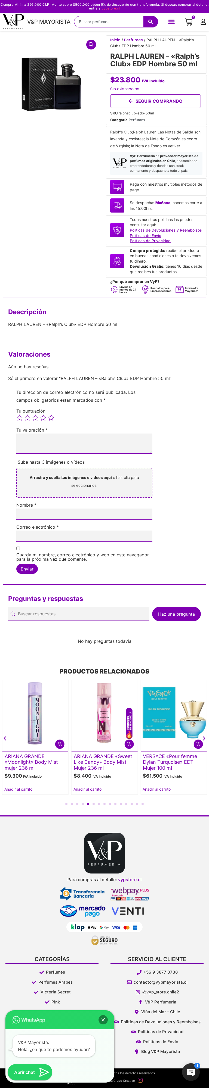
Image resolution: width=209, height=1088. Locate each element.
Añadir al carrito (18, 789)
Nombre (26, 505)
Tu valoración (32, 430)
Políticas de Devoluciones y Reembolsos (166, 230)
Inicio (115, 40)
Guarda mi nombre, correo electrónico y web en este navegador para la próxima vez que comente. (82, 557)
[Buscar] (150, 21)
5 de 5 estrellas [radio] (51, 417)
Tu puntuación (30, 411)
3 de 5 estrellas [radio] (35, 417)
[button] (171, 21)
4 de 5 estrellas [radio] (43, 417)
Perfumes (133, 40)
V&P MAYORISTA (48, 21)
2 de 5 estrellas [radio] (27, 417)
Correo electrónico (37, 527)
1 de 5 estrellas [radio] (19, 417)
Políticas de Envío (145, 235)
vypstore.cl (111, 8)
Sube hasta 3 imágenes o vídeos (51, 462)
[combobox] (108, 21)
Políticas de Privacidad (150, 240)
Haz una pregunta (176, 614)
